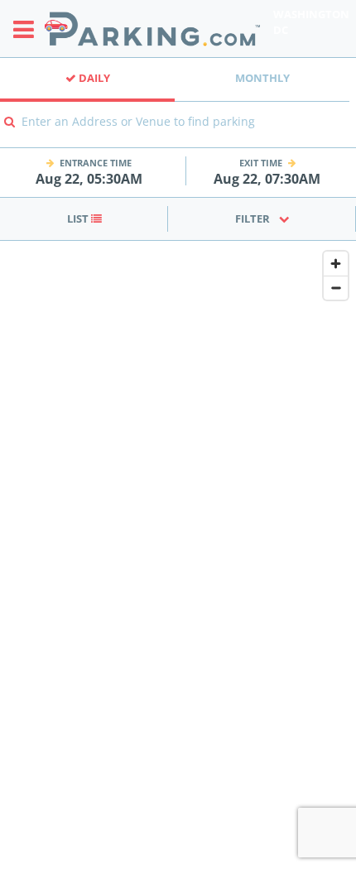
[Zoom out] (336, 288)
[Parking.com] (152, 28)
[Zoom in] (336, 264)
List (79, 218)
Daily (93, 77)
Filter (252, 218)
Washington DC (311, 22)
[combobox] (178, 133)
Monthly (262, 77)
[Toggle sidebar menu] (28, 29)
